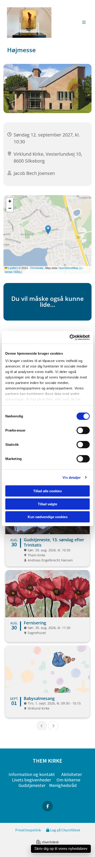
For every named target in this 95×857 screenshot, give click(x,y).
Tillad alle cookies (47, 491)
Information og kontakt (32, 774)
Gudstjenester (31, 785)
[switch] (83, 430)
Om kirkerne (68, 780)
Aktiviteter (71, 774)
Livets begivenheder (31, 780)
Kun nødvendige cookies (48, 517)
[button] (71, 23)
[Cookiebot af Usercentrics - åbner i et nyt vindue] (69, 337)
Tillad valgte (47, 504)
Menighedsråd (63, 785)
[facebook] (47, 806)
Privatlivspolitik (28, 830)
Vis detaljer (71, 477)
